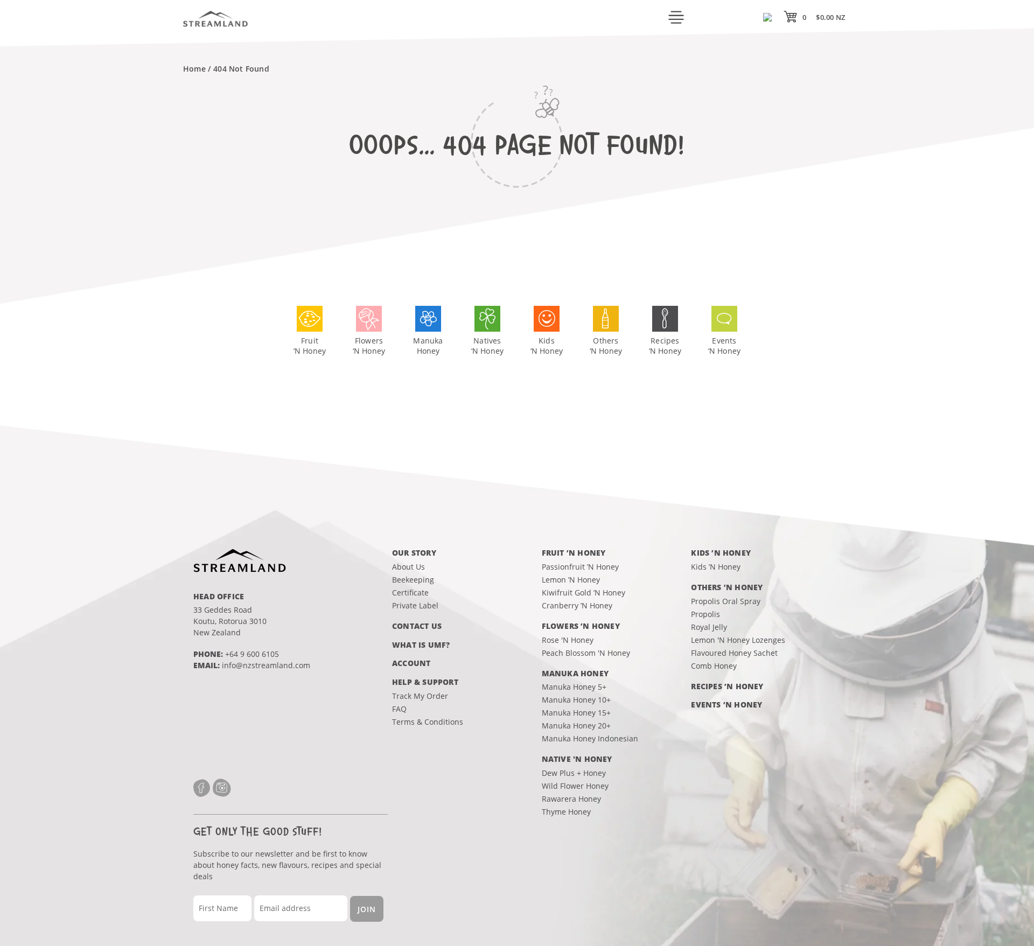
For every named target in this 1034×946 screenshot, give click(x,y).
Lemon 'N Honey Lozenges (738, 640)
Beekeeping (413, 579)
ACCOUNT (411, 663)
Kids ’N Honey (715, 567)
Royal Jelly (709, 627)
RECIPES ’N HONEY (727, 686)
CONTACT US (417, 626)
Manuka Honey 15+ (576, 712)
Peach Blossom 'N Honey (586, 653)
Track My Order (420, 696)
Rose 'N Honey (567, 640)
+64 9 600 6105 (252, 654)
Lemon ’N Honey (571, 579)
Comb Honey (714, 666)
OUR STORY (414, 553)
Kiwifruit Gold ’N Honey (583, 592)
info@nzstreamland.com (266, 665)
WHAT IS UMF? (421, 645)
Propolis (705, 614)
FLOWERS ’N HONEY (581, 626)
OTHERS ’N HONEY (727, 587)
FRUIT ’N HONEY (574, 553)
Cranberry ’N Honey (577, 605)
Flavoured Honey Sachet (734, 653)
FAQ (399, 709)
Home (194, 69)
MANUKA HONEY (575, 673)
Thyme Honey (566, 812)
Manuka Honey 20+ (576, 725)
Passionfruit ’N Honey (580, 567)
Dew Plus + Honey (574, 773)
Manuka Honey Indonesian (590, 738)
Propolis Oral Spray (725, 601)
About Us (408, 567)
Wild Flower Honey (575, 786)
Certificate (410, 592)
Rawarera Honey (571, 799)
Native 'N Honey (577, 759)
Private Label (415, 605)
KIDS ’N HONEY (721, 553)
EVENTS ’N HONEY (726, 704)
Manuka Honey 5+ (574, 687)
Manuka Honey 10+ (576, 700)
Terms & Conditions (427, 722)
